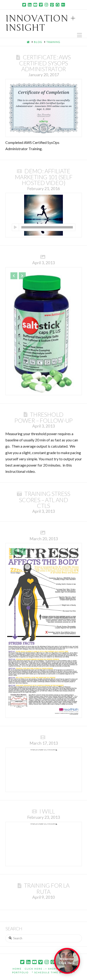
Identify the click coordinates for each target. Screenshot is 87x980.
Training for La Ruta (47, 888)
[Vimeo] (41, 4)
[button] (79, 35)
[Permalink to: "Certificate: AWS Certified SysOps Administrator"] (43, 108)
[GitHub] (57, 4)
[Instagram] (46, 4)
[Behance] (63, 4)
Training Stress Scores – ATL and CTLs (44, 499)
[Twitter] (24, 4)
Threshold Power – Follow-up (43, 417)
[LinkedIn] (29, 4)
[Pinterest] (52, 4)
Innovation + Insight (40, 23)
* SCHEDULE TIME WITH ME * (53, 972)
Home (17, 968)
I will (47, 811)
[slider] (47, 227)
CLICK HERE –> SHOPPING (44, 968)
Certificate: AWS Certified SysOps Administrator (45, 63)
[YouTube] (35, 4)
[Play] (15, 227)
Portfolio (20, 972)
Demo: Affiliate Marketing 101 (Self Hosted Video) (43, 176)
